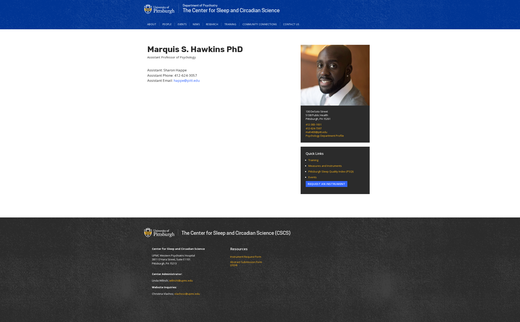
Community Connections (260, 24)
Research (212, 24)
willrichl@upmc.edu (181, 280)
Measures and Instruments (325, 166)
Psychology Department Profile (325, 136)
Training (230, 24)
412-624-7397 (314, 128)
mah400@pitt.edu (316, 132)
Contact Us (291, 24)
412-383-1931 (314, 124)
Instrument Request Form (245, 257)
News (196, 24)
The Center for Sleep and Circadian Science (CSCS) (236, 233)
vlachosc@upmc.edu (187, 294)
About (151, 24)
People (166, 24)
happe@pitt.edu (187, 80)
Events (182, 24)
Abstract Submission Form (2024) (246, 264)
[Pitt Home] (159, 8)
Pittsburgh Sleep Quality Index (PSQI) (330, 171)
